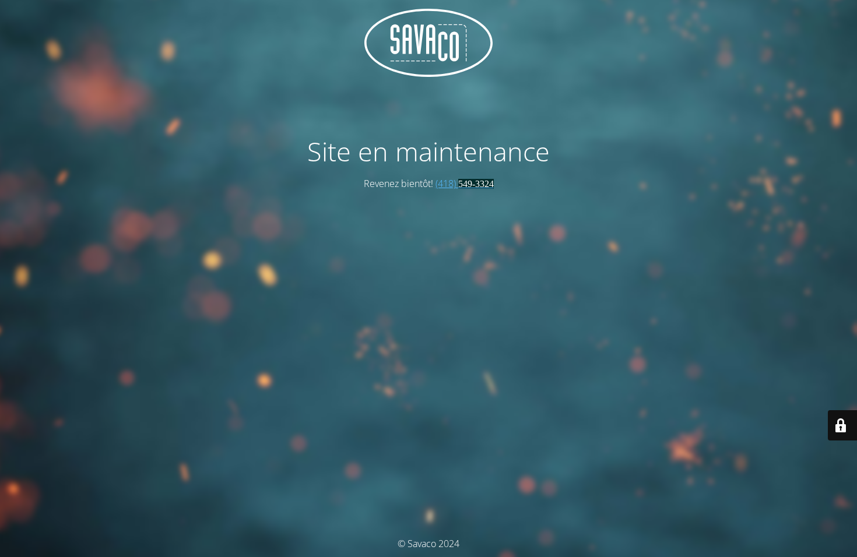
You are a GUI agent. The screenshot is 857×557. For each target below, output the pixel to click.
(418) (464, 183)
